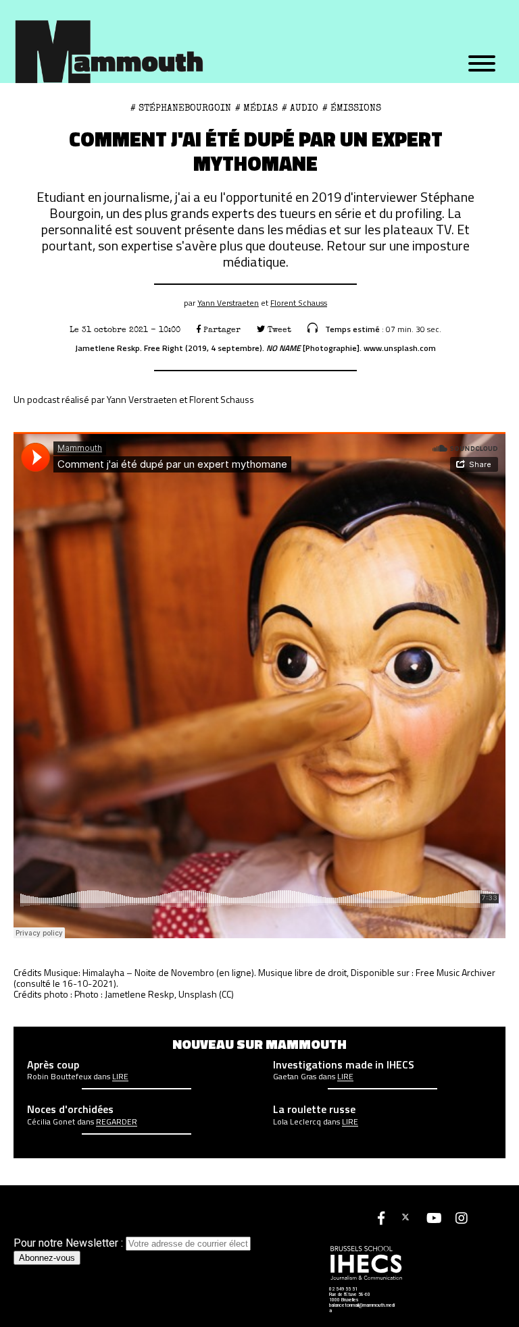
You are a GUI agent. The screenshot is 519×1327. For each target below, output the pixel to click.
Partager (221, 330)
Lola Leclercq (297, 1122)
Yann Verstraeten (228, 302)
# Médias (256, 108)
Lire (120, 1076)
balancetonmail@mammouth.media (362, 1308)
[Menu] (481, 64)
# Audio (300, 108)
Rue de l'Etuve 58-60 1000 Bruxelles (349, 1297)
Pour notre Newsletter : (70, 1243)
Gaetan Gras (294, 1076)
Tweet (278, 330)
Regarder (116, 1122)
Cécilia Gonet (51, 1122)
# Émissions (351, 108)
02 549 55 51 (343, 1289)
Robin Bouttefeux (59, 1076)
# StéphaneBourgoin (180, 108)
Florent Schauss (298, 302)
